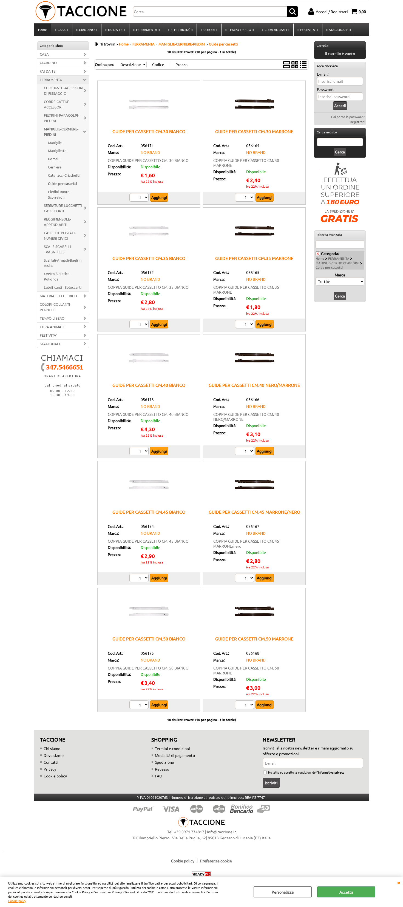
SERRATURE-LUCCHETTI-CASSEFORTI (63, 208)
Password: (325, 89)
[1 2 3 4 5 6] (139, 578)
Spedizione (164, 762)
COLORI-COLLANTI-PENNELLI (55, 307)
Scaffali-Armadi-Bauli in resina (62, 263)
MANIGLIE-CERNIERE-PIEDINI (61, 132)
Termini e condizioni (172, 748)
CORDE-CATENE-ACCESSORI (57, 104)
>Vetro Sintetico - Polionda (58, 276)
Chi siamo (52, 748)
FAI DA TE (47, 71)
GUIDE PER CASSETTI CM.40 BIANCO (148, 385)
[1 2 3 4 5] (245, 578)
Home (42, 29)
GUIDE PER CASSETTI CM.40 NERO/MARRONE (254, 385)
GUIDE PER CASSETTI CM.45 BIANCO (148, 511)
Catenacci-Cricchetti (64, 175)
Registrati (357, 121)
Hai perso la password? (348, 117)
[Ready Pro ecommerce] (201, 874)
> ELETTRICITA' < (180, 29)
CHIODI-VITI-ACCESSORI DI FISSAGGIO (63, 90)
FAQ (158, 775)
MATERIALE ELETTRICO (58, 295)
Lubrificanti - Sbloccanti (62, 287)
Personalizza (283, 891)
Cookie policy (17, 901)
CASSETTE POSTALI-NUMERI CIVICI (60, 235)
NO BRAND (150, 152)
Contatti (51, 762)
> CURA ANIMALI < (276, 29)
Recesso (162, 768)
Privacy (50, 768)
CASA (44, 54)
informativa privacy (331, 772)
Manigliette (57, 150)
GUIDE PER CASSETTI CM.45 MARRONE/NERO (254, 511)
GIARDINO (48, 62)
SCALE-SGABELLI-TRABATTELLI (58, 249)
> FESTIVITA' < (307, 29)
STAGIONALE (50, 343)
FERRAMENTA (51, 79)
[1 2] (245, 198)
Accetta (346, 891)
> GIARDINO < (86, 29)
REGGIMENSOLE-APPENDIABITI (57, 222)
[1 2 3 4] (139, 452)
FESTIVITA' (48, 335)
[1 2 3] (139, 198)
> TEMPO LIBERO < (239, 29)
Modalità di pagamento (175, 755)
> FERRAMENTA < (146, 29)
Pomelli (54, 158)
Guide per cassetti (62, 183)
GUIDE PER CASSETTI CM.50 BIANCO (148, 638)
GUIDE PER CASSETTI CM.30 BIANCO (148, 131)
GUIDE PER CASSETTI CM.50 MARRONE (254, 638)
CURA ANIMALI (52, 326)
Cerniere (54, 167)
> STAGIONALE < (338, 29)
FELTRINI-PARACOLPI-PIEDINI (61, 118)
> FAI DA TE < (115, 29)
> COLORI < (209, 29)
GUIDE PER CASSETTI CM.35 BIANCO (148, 258)
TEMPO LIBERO (52, 318)
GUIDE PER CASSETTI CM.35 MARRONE (254, 258)
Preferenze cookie (216, 860)
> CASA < (61, 29)
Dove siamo (54, 755)
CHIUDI (398, 882)
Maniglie (55, 142)
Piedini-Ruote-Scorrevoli (59, 194)
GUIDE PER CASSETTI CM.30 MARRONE (254, 131)
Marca (340, 274)
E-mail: (322, 73)
